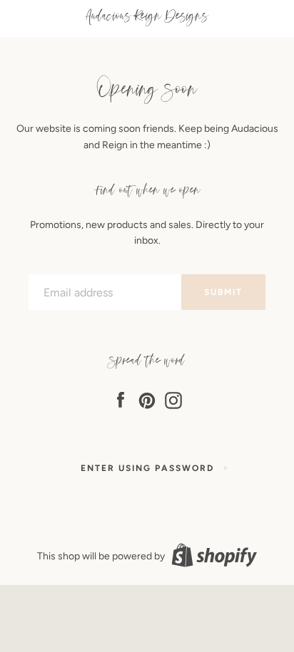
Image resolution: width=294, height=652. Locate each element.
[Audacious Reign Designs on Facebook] (120, 398)
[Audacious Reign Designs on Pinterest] (147, 398)
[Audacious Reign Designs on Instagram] (173, 398)
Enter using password (147, 468)
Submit (223, 292)
